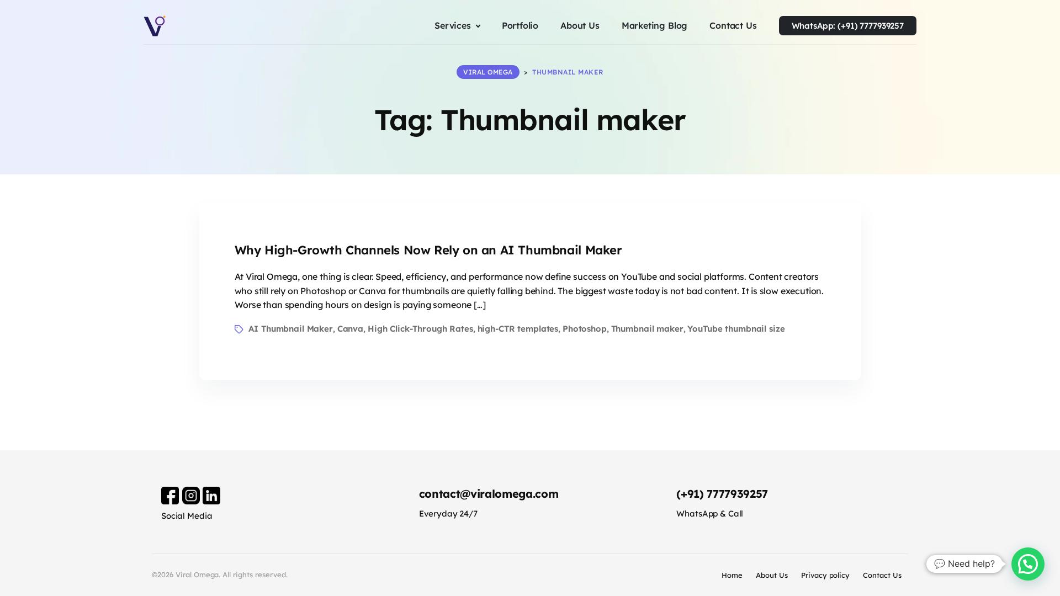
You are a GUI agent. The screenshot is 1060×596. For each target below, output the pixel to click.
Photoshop (585, 328)
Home (732, 575)
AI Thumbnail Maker (290, 328)
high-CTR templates (518, 328)
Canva (350, 328)
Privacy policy (825, 575)
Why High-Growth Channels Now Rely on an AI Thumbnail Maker (428, 250)
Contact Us (882, 575)
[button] (1028, 564)
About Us (772, 575)
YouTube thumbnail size (736, 328)
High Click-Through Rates (420, 328)
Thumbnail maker (647, 328)
